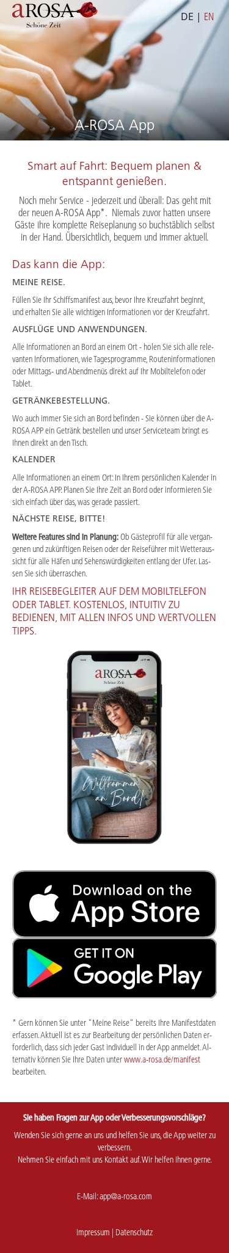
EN (209, 16)
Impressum (93, 1232)
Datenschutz (134, 1232)
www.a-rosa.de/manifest (162, 1059)
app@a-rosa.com (126, 1196)
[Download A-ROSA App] (114, 904)
